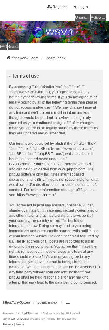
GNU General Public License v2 (35, 164)
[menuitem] (8, 324)
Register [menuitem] (60, 7)
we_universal (20, 318)
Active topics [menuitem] (98, 17)
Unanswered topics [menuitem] (82, 17)
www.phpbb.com (71, 169)
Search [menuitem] (13, 47)
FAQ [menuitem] (3, 47)
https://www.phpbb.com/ (36, 195)
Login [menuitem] (83, 7)
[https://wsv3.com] (54, 32)
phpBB (25, 313)
